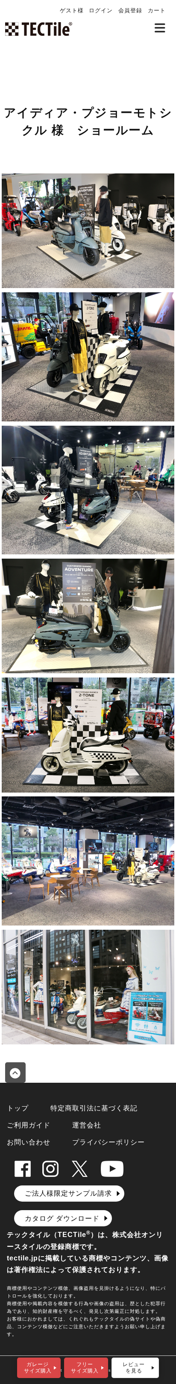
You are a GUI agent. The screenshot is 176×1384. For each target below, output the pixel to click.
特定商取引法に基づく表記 (94, 1108)
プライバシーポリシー (108, 1142)
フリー (85, 1367)
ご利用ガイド (28, 1125)
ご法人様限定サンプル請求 (68, 1193)
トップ (18, 1108)
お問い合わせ (28, 1142)
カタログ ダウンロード (62, 1218)
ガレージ (38, 1367)
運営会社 (86, 1125)
